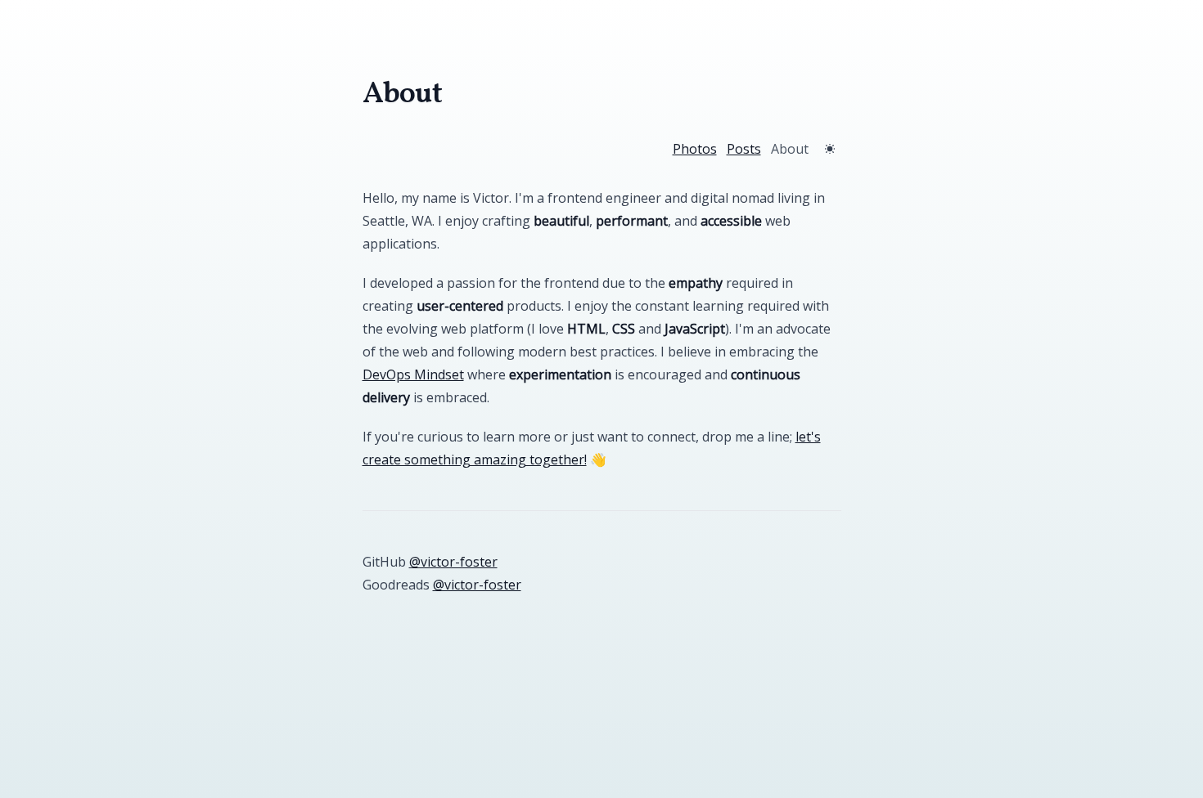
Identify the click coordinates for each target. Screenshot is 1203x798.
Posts (744, 149)
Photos (695, 149)
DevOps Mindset (413, 374)
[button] (829, 148)
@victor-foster (453, 562)
